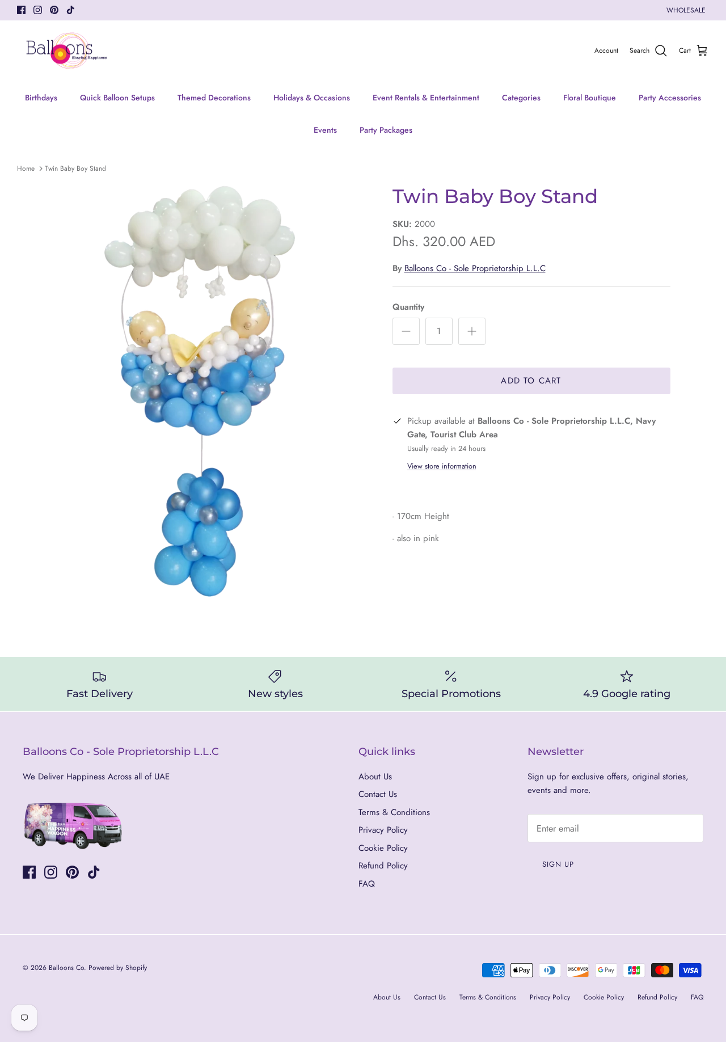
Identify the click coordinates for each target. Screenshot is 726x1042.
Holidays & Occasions (311, 97)
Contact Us (377, 794)
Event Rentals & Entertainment (426, 97)
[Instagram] (37, 10)
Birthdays (41, 97)
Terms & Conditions (394, 812)
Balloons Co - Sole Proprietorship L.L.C (475, 268)
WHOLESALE (686, 10)
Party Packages (386, 130)
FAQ (366, 884)
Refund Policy (383, 865)
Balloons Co (66, 968)
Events (325, 130)
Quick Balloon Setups (117, 97)
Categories (521, 97)
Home (26, 168)
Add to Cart (531, 380)
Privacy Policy (383, 830)
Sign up (558, 864)
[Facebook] (21, 10)
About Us (375, 776)
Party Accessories (670, 97)
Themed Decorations (214, 97)
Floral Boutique (589, 97)
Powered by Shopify (117, 968)
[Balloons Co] (66, 51)
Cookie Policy (383, 848)
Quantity (408, 307)
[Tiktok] (70, 10)
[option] (212, 393)
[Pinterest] (54, 10)
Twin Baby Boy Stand (75, 168)
